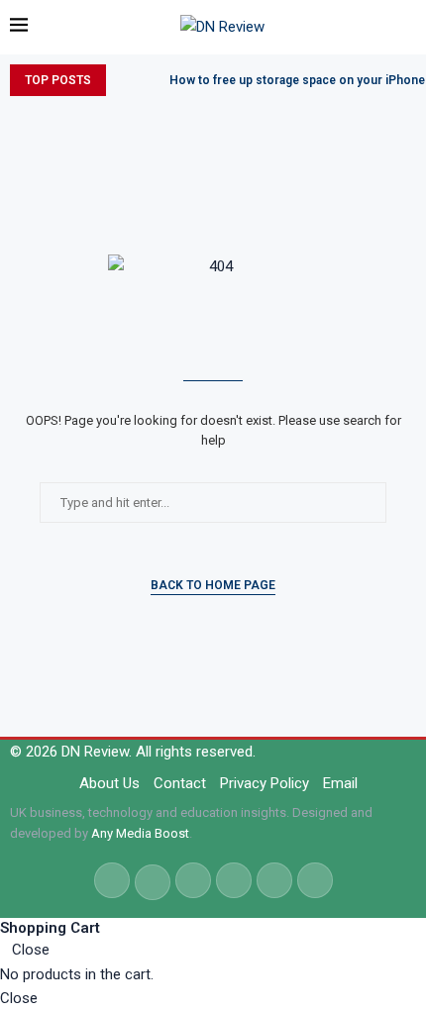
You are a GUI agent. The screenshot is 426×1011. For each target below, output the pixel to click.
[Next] (150, 80)
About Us (109, 783)
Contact (180, 783)
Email (340, 783)
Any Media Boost (140, 833)
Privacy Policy (264, 783)
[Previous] (125, 80)
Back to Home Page (213, 585)
